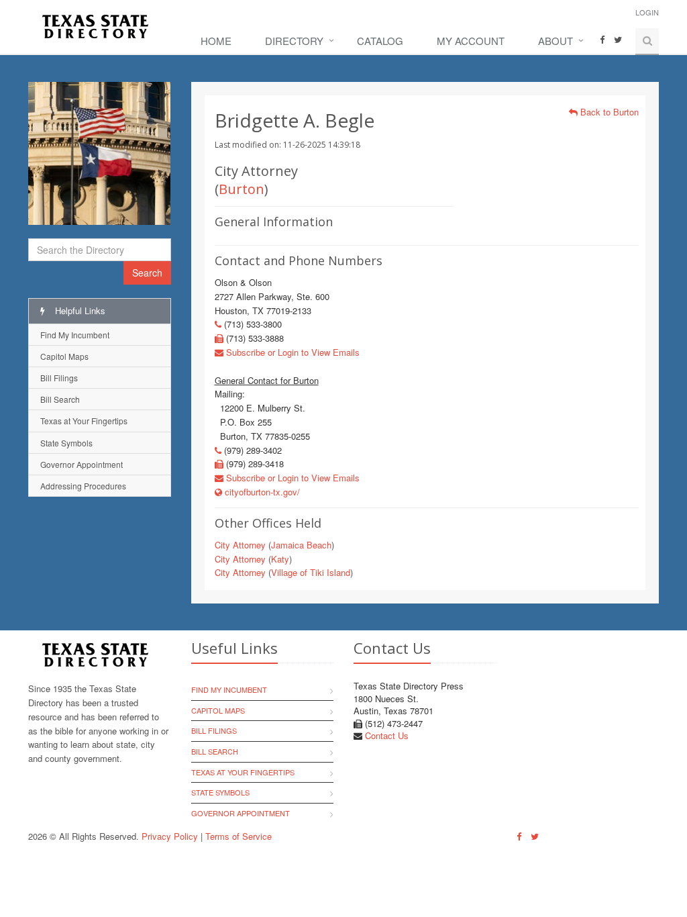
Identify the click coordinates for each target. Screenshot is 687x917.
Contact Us (387, 735)
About (555, 41)
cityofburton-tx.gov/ (261, 491)
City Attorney (240, 544)
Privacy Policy (170, 836)
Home (216, 41)
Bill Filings (59, 377)
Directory (294, 41)
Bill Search (60, 399)
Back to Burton (608, 111)
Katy (280, 558)
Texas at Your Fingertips (83, 420)
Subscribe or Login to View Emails (291, 352)
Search (147, 272)
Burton (241, 189)
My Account (471, 41)
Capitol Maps (64, 356)
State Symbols (66, 442)
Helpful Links (78, 310)
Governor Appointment (81, 464)
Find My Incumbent (74, 334)
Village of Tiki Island (310, 572)
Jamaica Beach (301, 544)
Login (647, 12)
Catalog (380, 41)
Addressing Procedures (83, 485)
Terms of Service (238, 836)
